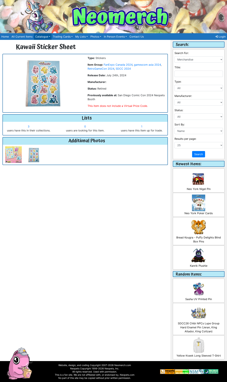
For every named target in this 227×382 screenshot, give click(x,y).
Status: (178, 110)
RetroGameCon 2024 (101, 68)
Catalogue (41, 36)
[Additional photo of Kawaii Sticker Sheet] (13, 154)
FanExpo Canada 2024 (118, 64)
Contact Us (136, 36)
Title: (177, 67)
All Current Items (22, 36)
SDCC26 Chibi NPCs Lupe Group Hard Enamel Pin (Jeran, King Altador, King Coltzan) (199, 327)
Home (5, 36)
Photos (94, 36)
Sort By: (179, 124)
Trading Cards (62, 36)
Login (222, 36)
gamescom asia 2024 (147, 64)
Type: (177, 81)
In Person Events (114, 36)
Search (198, 154)
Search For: (181, 53)
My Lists (80, 36)
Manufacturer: (183, 96)
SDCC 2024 (123, 68)
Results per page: (185, 138)
